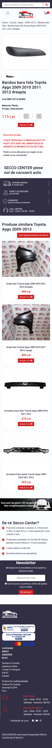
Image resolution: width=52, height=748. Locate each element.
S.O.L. (4, 691)
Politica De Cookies (11, 684)
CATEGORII (7, 648)
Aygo (20, 22)
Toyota (13, 22)
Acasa (5, 22)
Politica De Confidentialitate (15, 681)
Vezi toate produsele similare (33, 235)
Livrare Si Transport (11, 669)
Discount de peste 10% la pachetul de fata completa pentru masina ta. (21, 504)
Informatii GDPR (9, 687)
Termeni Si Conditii (10, 663)
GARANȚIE (7, 654)
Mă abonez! (26, 592)
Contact (5, 676)
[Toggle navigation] (8, 13)
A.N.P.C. (5, 672)
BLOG (4, 658)
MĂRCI (5, 651)
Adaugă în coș (25, 125)
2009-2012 (30, 22)
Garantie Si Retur (9, 666)
